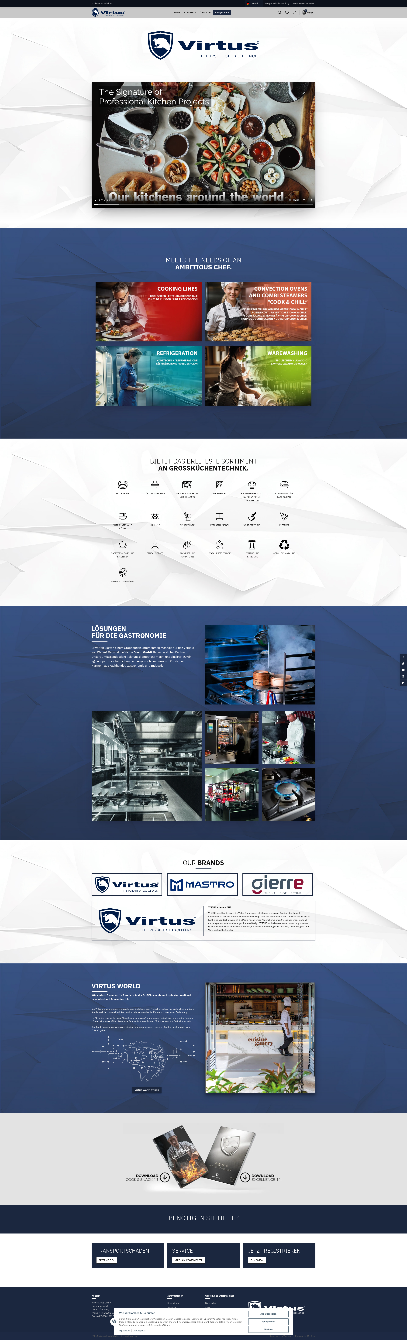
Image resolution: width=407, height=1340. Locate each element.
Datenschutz (211, 1303)
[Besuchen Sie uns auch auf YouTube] (403, 670)
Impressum (124, 1330)
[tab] (127, 884)
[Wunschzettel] (287, 12)
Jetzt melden (106, 1260)
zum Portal (257, 1260)
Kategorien (221, 12)
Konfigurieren (268, 1321)
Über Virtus (173, 1303)
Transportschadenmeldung (276, 3)
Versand (134, 1336)
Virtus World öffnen (147, 1090)
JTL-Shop (311, 1336)
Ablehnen (268, 1329)
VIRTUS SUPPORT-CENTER (189, 1260)
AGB (207, 1307)
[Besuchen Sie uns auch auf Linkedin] (403, 683)
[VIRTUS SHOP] (108, 12)
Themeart (288, 1336)
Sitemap (171, 1307)
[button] (279, 12)
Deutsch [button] (254, 3)
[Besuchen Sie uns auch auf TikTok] (403, 663)
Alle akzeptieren (268, 1314)
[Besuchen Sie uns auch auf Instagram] (403, 676)
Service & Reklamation (303, 3)
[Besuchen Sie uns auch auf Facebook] (403, 657)
